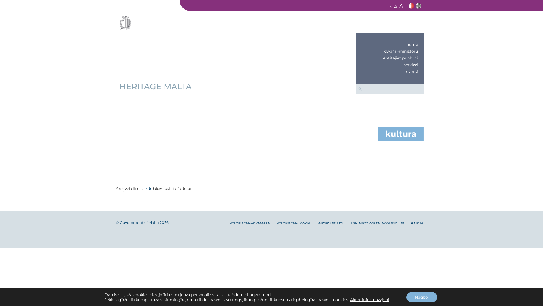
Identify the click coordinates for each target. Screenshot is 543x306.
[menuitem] (390, 44)
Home (412, 44)
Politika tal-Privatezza (249, 223)
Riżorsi (412, 71)
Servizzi (411, 64)
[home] (401, 134)
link (147, 189)
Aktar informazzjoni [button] (369, 299)
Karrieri (418, 223)
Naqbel (422, 297)
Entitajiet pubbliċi (400, 58)
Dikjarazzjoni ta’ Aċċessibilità (377, 223)
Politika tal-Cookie (293, 223)
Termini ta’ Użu (330, 223)
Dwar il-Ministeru (401, 51)
